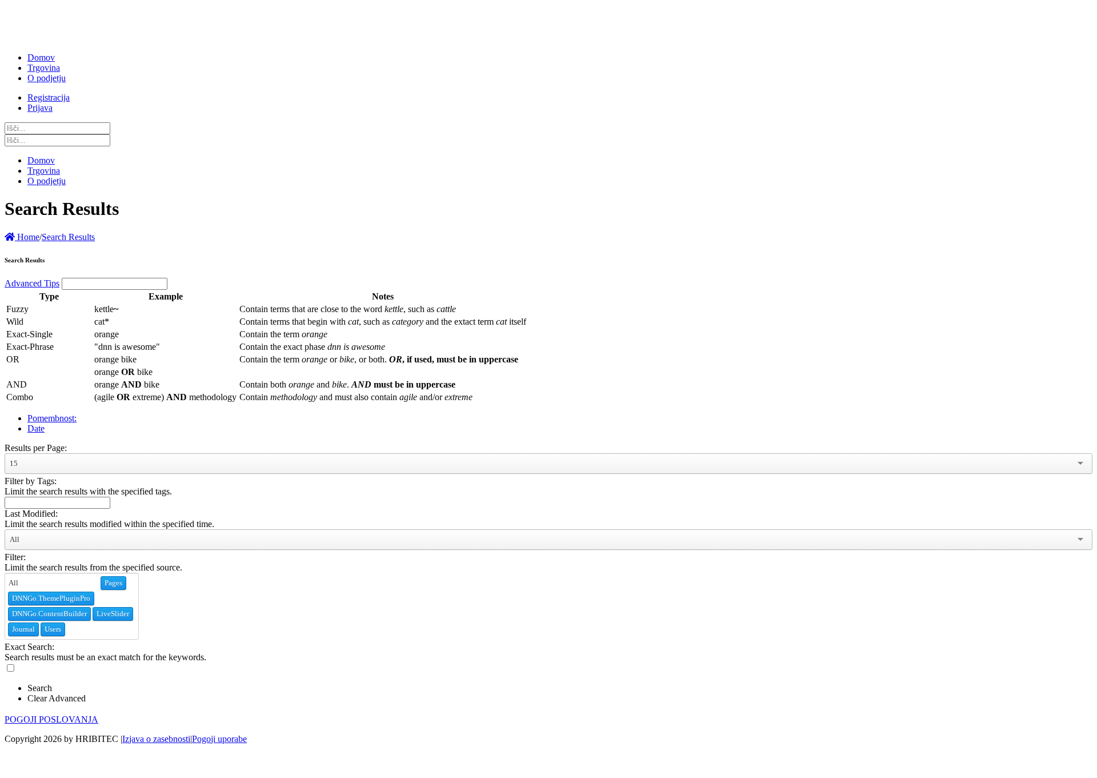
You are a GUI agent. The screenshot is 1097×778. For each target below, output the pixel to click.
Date (36, 428)
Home (27, 237)
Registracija (48, 97)
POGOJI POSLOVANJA (51, 719)
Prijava (40, 108)
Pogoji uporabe (219, 739)
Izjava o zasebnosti (156, 739)
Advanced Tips (32, 283)
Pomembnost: (52, 418)
